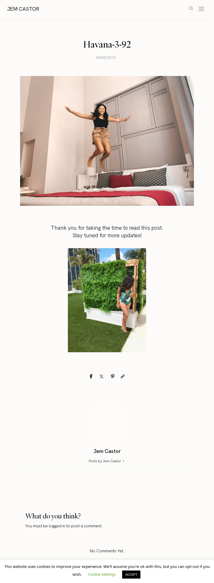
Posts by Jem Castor (105, 461)
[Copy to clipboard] (122, 376)
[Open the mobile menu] (201, 9)
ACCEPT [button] (131, 574)
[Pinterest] (112, 376)
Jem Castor (23, 8)
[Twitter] (101, 377)
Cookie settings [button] (102, 574)
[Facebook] (91, 376)
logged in (57, 526)
